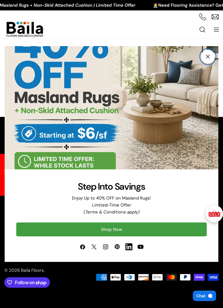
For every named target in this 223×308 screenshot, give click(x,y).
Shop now (111, 229)
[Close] (208, 57)
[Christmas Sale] (214, 213)
